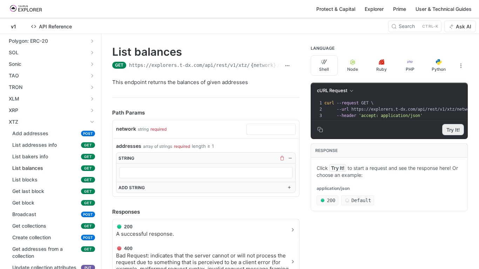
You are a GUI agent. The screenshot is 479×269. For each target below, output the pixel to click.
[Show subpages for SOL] (92, 52)
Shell (324, 69)
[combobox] (271, 129)
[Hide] (290, 158)
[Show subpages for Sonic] (92, 64)
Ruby (381, 69)
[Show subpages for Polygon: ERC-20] (92, 41)
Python (439, 69)
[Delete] (282, 158)
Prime (399, 9)
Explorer (374, 9)
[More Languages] (461, 65)
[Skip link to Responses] (107, 212)
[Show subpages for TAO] (92, 75)
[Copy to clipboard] (296, 66)
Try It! (453, 130)
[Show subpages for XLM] (92, 99)
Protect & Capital (335, 9)
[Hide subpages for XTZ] (92, 122)
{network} (263, 65)
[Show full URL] (287, 66)
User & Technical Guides (444, 9)
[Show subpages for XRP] (92, 110)
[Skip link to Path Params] (107, 113)
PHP (410, 69)
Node (352, 69)
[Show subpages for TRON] (92, 87)
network (126, 129)
